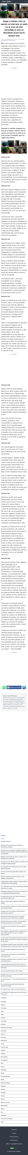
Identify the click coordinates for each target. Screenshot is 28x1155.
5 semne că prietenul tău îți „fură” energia (11, 971)
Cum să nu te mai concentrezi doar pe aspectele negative (13, 927)
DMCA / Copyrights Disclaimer (14, 1143)
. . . (26, 1)
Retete (2, 1079)
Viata (2, 1121)
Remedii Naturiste (5, 1076)
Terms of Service (14, 1136)
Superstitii (3, 1115)
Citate (2, 1014)
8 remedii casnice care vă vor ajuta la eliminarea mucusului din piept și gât (13, 897)
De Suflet (3, 1024)
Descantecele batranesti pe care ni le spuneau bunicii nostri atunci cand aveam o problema (13, 917)
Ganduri (3, 1034)
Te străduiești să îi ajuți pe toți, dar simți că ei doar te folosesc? (14, 993)
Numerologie (4, 1056)
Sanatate (3, 1089)
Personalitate (4, 1060)
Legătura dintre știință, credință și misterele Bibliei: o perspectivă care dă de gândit (14, 882)
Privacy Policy (14, 1140)
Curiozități (3, 1021)
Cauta (2, 838)
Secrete (3, 1095)
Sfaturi (2, 1099)
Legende (3, 1050)
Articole (3, 1004)
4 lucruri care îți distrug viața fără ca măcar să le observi (13, 872)
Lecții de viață (4, 1047)
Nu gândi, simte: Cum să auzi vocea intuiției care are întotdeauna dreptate (14, 975)
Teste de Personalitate (6, 1118)
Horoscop (3, 1037)
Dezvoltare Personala (6, 1027)
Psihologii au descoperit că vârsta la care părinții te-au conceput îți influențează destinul (14, 892)
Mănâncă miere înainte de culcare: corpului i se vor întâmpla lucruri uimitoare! (14, 857)
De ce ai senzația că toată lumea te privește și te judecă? (13, 950)
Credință (3, 1017)
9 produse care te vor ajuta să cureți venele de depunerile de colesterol (13, 912)
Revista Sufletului (5, 1082)
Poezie (2, 1066)
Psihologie (3, 1069)
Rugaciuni (3, 1086)
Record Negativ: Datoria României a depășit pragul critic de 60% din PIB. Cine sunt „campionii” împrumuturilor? (14, 932)
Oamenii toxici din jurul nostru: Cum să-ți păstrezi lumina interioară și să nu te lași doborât (14, 922)
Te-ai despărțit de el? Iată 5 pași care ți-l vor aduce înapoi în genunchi (14, 867)
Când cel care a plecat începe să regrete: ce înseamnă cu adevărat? (12, 846)
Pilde (2, 1063)
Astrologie (3, 1008)
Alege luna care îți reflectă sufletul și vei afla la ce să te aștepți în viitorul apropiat (14, 862)
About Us (14, 1129)
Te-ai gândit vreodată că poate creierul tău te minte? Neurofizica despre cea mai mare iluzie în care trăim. (14, 945)
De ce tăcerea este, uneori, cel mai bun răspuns (13, 989)
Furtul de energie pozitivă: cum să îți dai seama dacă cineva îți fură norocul (14, 907)
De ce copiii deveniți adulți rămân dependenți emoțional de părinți (12, 984)
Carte (2, 1011)
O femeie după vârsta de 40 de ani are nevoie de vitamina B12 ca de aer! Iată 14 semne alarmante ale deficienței (14, 966)
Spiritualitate (4, 1105)
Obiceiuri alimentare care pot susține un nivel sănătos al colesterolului (12, 877)
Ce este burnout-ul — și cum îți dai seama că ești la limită (14, 980)
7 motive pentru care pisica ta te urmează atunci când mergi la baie (13, 955)
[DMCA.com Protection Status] (14, 1148)
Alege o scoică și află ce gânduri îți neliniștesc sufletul (13, 902)
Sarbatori (3, 1092)
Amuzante (3, 1001)
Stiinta (2, 1108)
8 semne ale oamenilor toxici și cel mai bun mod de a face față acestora (14, 960)
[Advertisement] (14, 83)
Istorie (2, 1043)
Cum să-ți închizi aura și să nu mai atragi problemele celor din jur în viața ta (14, 887)
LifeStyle (3, 1053)
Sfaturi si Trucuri (5, 1102)
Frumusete (3, 1030)
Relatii (2, 1073)
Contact (14, 1133)
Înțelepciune (4, 1040)
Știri (2, 1112)
